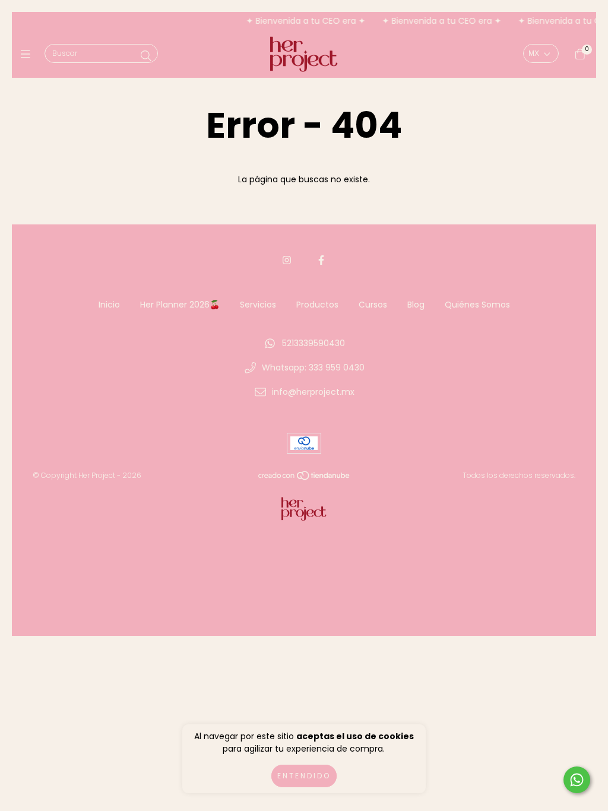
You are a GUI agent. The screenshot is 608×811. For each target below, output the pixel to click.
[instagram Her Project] (287, 260)
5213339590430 (313, 343)
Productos (317, 305)
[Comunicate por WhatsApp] (576, 779)
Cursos (373, 305)
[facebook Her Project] (321, 260)
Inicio (109, 305)
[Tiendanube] (304, 478)
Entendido (304, 776)
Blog (416, 305)
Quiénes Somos (477, 305)
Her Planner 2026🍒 (180, 305)
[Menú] (28, 54)
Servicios (258, 305)
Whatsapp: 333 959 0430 (313, 367)
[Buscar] (146, 56)
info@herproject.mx (313, 392)
